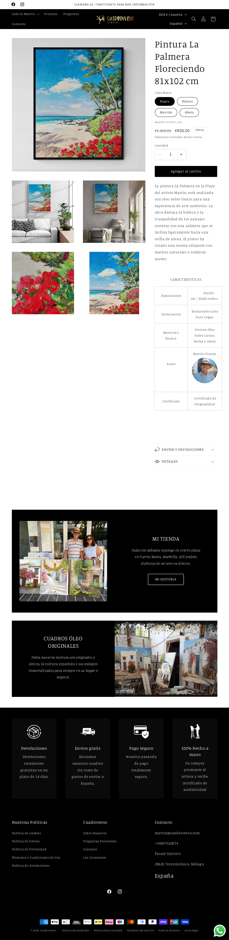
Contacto (90, 849)
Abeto (189, 112)
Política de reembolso (75, 930)
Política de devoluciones (31, 865)
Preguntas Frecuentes (100, 841)
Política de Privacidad (29, 849)
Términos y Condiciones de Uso (36, 857)
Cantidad (161, 145)
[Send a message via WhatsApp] (220, 931)
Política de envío (169, 930)
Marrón (166, 112)
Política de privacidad (108, 930)
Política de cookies (26, 833)
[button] (25, 14)
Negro (165, 101)
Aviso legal (191, 930)
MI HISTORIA (166, 579)
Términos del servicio (140, 930)
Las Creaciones (94, 857)
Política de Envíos (26, 841)
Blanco (187, 101)
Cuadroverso (48, 930)
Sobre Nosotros (95, 833)
